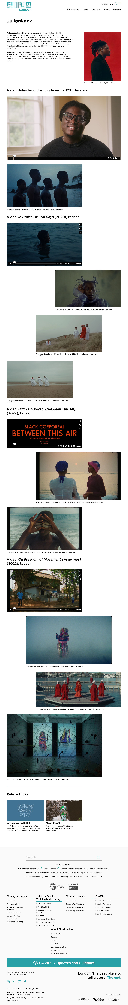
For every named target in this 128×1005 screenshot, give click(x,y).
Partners (117, 9)
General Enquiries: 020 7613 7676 (20, 972)
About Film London (62, 929)
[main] (64, 425)
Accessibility (11, 992)
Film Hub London (75, 896)
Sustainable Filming (15, 922)
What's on (96, 9)
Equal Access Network (45, 922)
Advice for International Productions (16, 908)
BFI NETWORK (42, 907)
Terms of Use (40, 992)
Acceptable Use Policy (14, 995)
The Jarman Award (103, 907)
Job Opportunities (58, 947)
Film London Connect (45, 926)
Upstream (40, 916)
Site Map (27, 995)
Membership (71, 901)
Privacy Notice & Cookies (25, 992)
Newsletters (56, 950)
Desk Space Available (60, 953)
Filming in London (17, 896)
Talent (107, 9)
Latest (85, 9)
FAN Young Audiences (75, 911)
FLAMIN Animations (103, 914)
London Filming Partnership (13, 917)
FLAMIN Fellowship (103, 904)
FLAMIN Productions (104, 901)
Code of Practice (14, 913)
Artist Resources (102, 911)
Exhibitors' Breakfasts (75, 907)
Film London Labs (43, 904)
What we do (73, 9)
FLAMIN (100, 896)
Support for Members (75, 904)
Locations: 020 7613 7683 (17, 974)
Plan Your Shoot (13, 904)
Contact (54, 944)
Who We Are (56, 934)
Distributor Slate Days (45, 919)
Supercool (15, 1000)
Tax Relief (11, 901)
